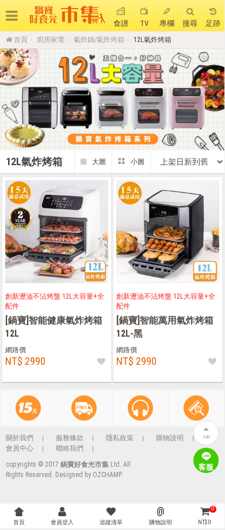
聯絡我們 (69, 448)
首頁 (21, 40)
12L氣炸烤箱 (152, 40)
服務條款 (69, 438)
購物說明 (170, 438)
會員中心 (19, 448)
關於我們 (19, 438)
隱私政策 (120, 438)
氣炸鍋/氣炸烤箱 (99, 40)
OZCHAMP (107, 475)
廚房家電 (50, 40)
